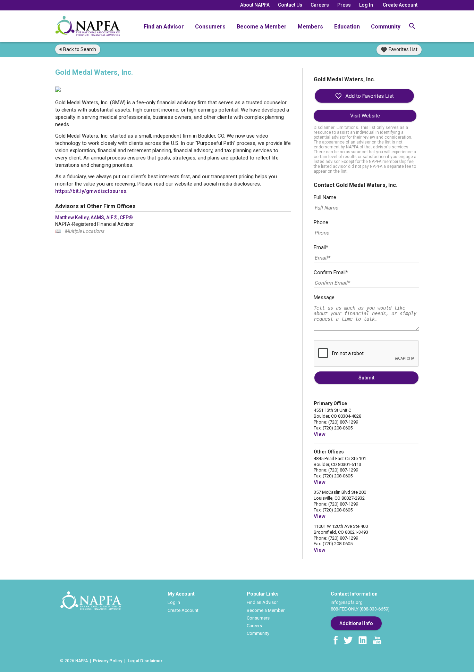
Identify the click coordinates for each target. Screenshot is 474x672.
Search (79, 49)
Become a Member (262, 26)
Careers (320, 5)
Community (385, 26)
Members (310, 26)
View (319, 434)
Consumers (210, 26)
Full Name (325, 197)
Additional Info (356, 623)
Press (344, 5)
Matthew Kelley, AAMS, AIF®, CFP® (94, 217)
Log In (366, 5)
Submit (366, 377)
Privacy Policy (107, 660)
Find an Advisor (164, 26)
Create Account (400, 5)
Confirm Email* (331, 272)
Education (347, 26)
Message (324, 297)
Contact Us (290, 5)
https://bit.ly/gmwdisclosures (90, 191)
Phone (321, 222)
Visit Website (365, 116)
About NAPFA (255, 5)
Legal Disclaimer (145, 660)
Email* (321, 247)
